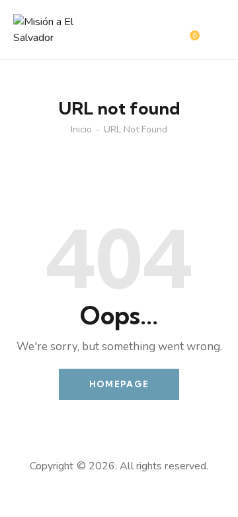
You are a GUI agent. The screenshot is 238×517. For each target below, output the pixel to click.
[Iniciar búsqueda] (215, 32)
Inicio (81, 130)
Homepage (119, 384)
